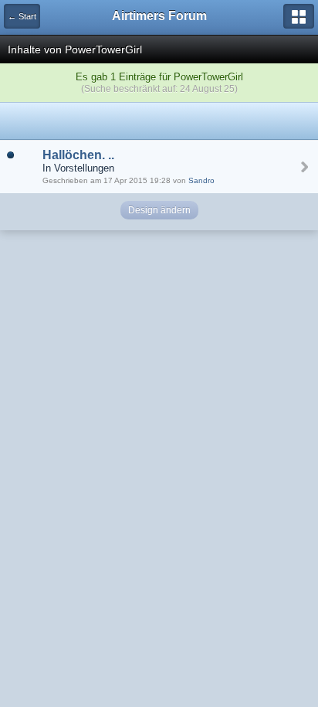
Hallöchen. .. (78, 154)
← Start (22, 16)
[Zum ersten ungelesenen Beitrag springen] (10, 154)
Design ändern (159, 210)
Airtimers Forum (159, 15)
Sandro (201, 180)
